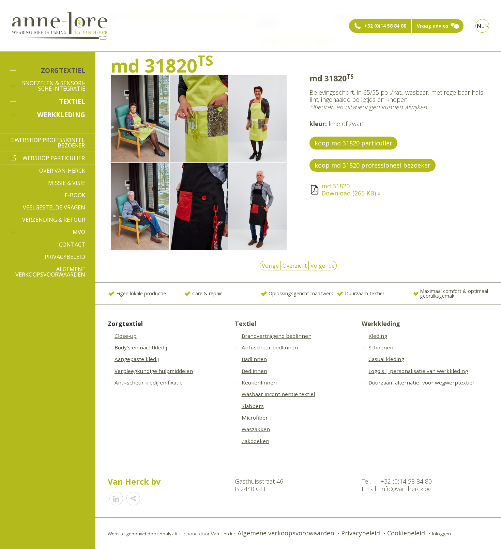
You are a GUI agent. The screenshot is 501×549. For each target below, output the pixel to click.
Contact (72, 244)
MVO (79, 232)
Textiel (72, 101)
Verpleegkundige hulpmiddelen (154, 371)
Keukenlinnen (259, 382)
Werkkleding (61, 114)
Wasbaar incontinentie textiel (278, 394)
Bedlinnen (254, 371)
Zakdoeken (255, 441)
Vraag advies (432, 26)
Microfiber (255, 417)
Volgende (322, 265)
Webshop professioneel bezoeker (50, 142)
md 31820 (335, 186)
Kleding (377, 336)
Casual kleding (386, 359)
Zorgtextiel (63, 70)
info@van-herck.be (405, 489)
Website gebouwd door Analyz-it (143, 534)
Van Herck (221, 534)
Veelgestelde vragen (54, 207)
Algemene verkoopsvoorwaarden (50, 271)
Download (351, 193)
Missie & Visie (66, 183)
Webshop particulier (53, 158)
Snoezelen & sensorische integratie (53, 85)
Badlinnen (254, 359)
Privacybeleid (65, 257)
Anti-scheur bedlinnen (270, 347)
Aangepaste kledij (137, 359)
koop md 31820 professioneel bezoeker (372, 165)
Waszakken (256, 429)
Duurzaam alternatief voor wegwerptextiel (421, 382)
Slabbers (253, 406)
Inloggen (441, 534)
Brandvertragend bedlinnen (277, 336)
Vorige (270, 265)
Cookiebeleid (406, 533)
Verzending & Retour (53, 219)
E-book (75, 195)
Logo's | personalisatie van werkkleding (418, 371)
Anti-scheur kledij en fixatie (149, 382)
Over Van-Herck (62, 170)
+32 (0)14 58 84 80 (385, 26)
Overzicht (295, 265)
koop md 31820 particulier (353, 143)
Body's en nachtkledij (141, 347)
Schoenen (380, 347)
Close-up (126, 336)
